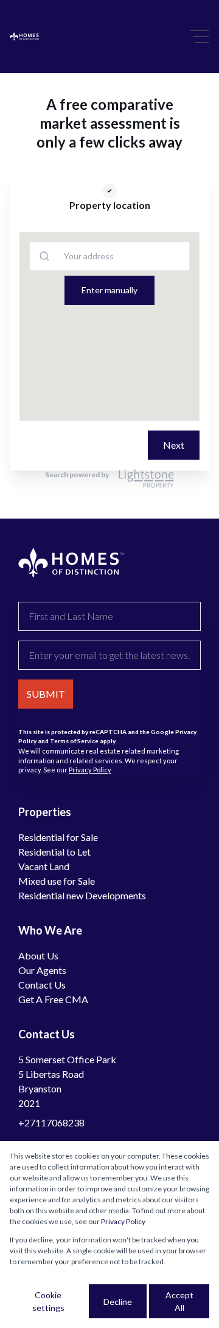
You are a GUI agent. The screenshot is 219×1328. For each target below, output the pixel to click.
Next (173, 445)
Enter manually (109, 290)
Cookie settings (48, 1301)
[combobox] (67, 256)
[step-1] (109, 190)
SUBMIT (46, 694)
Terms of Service (74, 740)
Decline (117, 1301)
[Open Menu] (199, 36)
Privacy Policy (90, 770)
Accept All (179, 1301)
